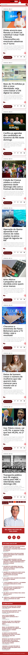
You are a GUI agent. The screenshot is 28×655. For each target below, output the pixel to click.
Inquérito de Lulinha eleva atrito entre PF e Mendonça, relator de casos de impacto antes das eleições (14, 573)
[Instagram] (14, 537)
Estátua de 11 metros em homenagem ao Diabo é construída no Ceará (14, 598)
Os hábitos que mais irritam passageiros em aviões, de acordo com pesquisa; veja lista (11, 634)
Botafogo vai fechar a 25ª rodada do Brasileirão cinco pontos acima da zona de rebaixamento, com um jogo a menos (11, 640)
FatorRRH (14, 3)
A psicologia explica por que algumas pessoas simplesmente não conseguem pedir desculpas (13, 555)
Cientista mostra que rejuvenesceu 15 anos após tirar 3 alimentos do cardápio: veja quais (13, 588)
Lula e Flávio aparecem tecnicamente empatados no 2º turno (10, 617)
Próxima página (5, 503)
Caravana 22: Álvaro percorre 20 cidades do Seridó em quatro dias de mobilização (11, 647)
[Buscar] (26, 4)
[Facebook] (9, 537)
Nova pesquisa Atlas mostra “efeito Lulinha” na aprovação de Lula (11, 611)
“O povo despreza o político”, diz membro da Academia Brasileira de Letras (14, 583)
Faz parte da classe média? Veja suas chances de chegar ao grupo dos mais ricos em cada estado (13, 568)
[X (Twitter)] (18, 537)
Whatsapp (8, 57)
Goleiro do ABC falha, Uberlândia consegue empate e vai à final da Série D (11, 623)
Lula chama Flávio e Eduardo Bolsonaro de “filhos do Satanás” (14, 578)
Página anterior (5, 502)
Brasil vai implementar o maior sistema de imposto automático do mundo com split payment (11, 628)
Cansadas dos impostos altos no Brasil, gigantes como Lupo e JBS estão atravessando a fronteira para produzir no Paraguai (14, 548)
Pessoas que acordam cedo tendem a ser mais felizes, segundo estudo (11, 607)
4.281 (25, 502)
